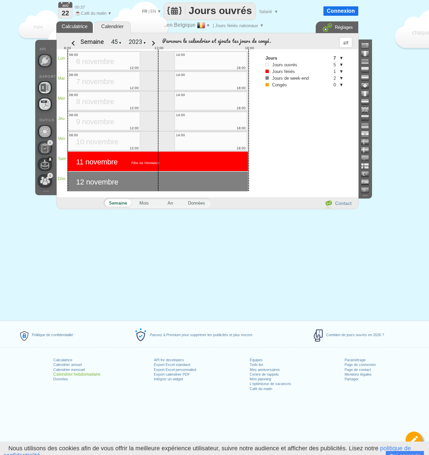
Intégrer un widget (168, 379)
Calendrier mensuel (69, 370)
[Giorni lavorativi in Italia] (367, 94)
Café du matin (261, 389)
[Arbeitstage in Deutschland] (367, 62)
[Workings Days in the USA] (367, 46)
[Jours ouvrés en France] (367, 54)
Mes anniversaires (265, 370)
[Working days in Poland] (367, 70)
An (170, 203)
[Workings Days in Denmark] (367, 150)
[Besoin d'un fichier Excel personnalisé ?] (45, 88)
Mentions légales (358, 374)
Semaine (92, 41)
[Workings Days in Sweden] (367, 142)
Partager (352, 379)
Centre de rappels (264, 374)
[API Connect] (45, 61)
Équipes (256, 360)
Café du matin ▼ (93, 13)
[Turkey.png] (367, 174)
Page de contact (358, 370)
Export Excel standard (172, 365)
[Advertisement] (207, 264)
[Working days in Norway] (367, 158)
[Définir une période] (414, 440)
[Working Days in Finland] (367, 166)
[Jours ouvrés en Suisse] (367, 86)
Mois (144, 203)
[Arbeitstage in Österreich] (367, 78)
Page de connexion (360, 365)
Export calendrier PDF (172, 374)
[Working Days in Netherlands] (367, 102)
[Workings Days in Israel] (367, 134)
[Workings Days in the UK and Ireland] (367, 110)
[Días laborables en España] (367, 182)
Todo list (256, 365)
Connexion (341, 11)
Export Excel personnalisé (175, 370)
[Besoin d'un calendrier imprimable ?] (45, 104)
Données (60, 379)
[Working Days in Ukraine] (367, 126)
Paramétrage (355, 360)
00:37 (80, 7)
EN (153, 11)
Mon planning (260, 379)
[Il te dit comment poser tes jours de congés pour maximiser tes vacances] (45, 132)
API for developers (169, 360)
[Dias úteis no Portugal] (367, 190)
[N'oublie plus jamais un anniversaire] (45, 164)
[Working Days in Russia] (367, 118)
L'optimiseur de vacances (270, 384)
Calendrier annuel (67, 365)
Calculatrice (62, 360)
